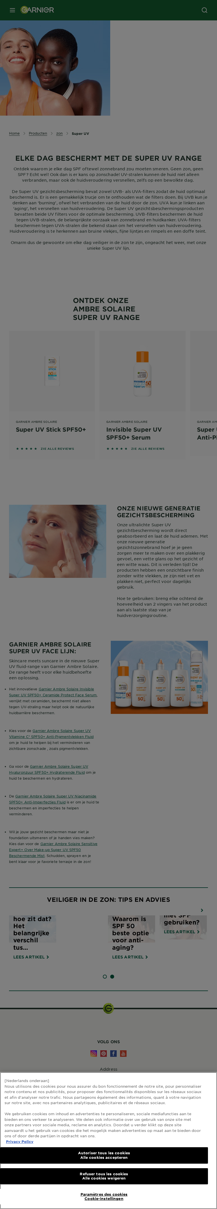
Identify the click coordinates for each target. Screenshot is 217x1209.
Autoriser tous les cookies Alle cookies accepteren (104, 1155)
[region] (108, 1140)
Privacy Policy (19, 1141)
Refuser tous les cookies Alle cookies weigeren (104, 1176)
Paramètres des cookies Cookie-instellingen (104, 1196)
